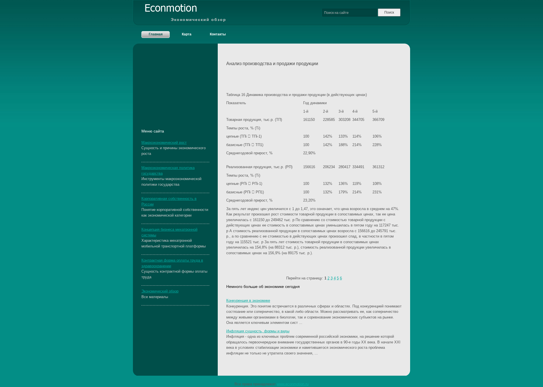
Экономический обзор (159, 291)
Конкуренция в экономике (248, 300)
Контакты (218, 34)
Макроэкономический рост (164, 142)
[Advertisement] (292, 77)
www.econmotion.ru (293, 384)
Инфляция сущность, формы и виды (257, 331)
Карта (186, 34)
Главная (156, 34)
